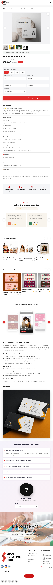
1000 (22, 72)
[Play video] (12, 322)
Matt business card (14, 8)
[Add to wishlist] (47, 14)
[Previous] (5, 28)
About (29, 563)
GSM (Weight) (30, 75)
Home (6, 8)
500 (17, 72)
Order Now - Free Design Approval (25, 98)
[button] (22, 542)
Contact (29, 561)
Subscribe (29, 576)
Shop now (26, 538)
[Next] (48, 28)
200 (12, 72)
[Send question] (36, 506)
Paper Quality (8, 75)
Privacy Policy (31, 559)
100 (6, 72)
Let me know (18, 503)
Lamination (7, 88)
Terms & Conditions (32, 553)
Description (7, 105)
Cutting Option (8, 81)
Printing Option (31, 81)
